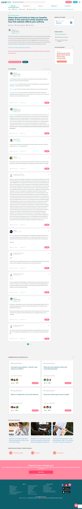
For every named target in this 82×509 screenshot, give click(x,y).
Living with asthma (32, 9)
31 (18, 383)
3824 (14, 383)
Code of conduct (31, 488)
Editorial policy (30, 487)
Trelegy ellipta (18, 453)
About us (11, 485)
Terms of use (30, 490)
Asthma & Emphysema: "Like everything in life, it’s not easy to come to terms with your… (63, 440)
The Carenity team (12, 487)
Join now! (68, 2)
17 (50, 410)
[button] (13, 6)
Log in (75, 2)
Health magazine (46, 485)
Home (9, 9)
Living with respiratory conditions (62, 40)
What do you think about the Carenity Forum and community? (63, 55)
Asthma (58, 23)
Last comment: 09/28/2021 (49, 403)
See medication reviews (47, 488)
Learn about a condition (47, 487)
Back (10, 12)
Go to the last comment (45, 68)
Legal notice (30, 489)
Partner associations (13, 489)
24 (50, 383)
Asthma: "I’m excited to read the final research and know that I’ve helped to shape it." (40, 440)
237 (13, 410)
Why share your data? (13, 486)
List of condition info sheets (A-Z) (49, 490)
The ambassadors (12, 488)
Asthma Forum (22, 9)
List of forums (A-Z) (46, 489)
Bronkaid (60, 453)
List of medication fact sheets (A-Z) (49, 491)
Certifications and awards (32, 485)
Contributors (11, 490)
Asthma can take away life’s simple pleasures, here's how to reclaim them (19, 440)
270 (46, 383)
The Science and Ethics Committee (15, 491)
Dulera (37, 453)
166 (46, 410)
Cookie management (32, 491)
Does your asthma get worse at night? (56, 394)
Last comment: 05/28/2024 (49, 375)
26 (17, 410)
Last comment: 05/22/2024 (16, 375)
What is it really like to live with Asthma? (24, 394)
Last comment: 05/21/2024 (16, 403)
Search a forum (46, 486)
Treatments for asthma (62, 37)
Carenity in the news (31, 486)
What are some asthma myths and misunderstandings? (55, 368)
